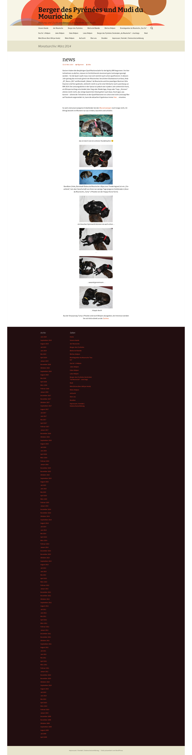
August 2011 (44, 647)
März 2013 (43, 582)
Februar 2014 (44, 544)
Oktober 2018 (45, 368)
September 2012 (46, 603)
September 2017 (46, 406)
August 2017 (44, 409)
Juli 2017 (43, 413)
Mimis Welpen (69, 38)
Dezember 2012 (45, 592)
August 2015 (44, 482)
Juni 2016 (43, 451)
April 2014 (43, 537)
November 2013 (45, 554)
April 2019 (43, 358)
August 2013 (44, 565)
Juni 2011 (43, 654)
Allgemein (80, 65)
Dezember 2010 (45, 675)
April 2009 (43, 737)
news (68, 59)
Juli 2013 (43, 568)
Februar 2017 (44, 427)
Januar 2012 (44, 630)
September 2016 (46, 440)
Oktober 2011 (45, 640)
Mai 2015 (43, 492)
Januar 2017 (44, 430)
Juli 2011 (43, 651)
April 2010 (43, 703)
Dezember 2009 (45, 716)
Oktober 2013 (45, 558)
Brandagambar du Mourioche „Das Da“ (133, 28)
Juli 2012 (43, 609)
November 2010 (45, 678)
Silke (89, 65)
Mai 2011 (43, 658)
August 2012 (44, 606)
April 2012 (43, 620)
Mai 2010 (43, 699)
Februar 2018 (44, 389)
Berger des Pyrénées (75, 28)
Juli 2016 (43, 447)
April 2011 (43, 661)
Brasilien (104, 38)
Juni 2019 (43, 351)
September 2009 (46, 727)
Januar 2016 (44, 464)
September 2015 (46, 478)
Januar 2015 (44, 506)
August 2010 (44, 689)
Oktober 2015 (45, 475)
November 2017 (45, 399)
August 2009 (44, 730)
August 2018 (44, 375)
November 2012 (45, 596)
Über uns (93, 38)
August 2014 (44, 523)
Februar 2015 (44, 502)
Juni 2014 (43, 530)
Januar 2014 (44, 547)
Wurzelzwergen (105, 108)
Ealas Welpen (73, 33)
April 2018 (43, 382)
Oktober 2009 (45, 723)
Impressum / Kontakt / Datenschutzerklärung (128, 38)
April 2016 (43, 454)
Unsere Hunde (43, 28)
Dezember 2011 (45, 634)
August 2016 (44, 444)
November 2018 (45, 364)
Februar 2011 (44, 668)
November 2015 (45, 471)
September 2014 (46, 520)
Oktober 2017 (45, 402)
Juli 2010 (43, 692)
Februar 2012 (44, 627)
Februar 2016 (44, 461)
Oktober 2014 (45, 516)
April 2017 (43, 423)
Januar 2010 (44, 713)
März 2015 (43, 499)
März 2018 (43, 385)
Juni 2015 (43, 489)
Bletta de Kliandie (93, 28)
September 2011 (46, 644)
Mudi (146, 33)
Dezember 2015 (45, 468)
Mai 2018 (43, 378)
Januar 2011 (44, 672)
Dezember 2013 (45, 551)
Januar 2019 (44, 361)
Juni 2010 (43, 696)
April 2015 (43, 496)
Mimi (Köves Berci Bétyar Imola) (49, 38)
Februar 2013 (44, 585)
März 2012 (43, 623)
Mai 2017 (43, 420)
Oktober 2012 (45, 599)
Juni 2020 (43, 337)
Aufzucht (82, 38)
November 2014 (45, 513)
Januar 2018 (44, 392)
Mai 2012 (43, 616)
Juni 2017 (43, 416)
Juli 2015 (43, 485)
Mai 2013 (43, 575)
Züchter (106, 318)
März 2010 (43, 706)
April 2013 (43, 578)
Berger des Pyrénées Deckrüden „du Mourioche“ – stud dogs (118, 33)
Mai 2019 (43, 354)
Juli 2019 (43, 347)
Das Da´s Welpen (44, 33)
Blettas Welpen (110, 28)
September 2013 (46, 561)
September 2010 (46, 685)
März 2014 (43, 540)
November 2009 (45, 720)
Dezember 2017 (45, 395)
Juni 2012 (43, 613)
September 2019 (46, 340)
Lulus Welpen (87, 33)
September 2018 (46, 371)
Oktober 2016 (45, 437)
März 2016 (43, 458)
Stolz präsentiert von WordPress (112, 750)
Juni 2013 (43, 571)
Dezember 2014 (45, 509)
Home (72, 337)
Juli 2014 (43, 527)
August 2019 (44, 344)
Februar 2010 (44, 709)
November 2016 (45, 433)
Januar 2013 (44, 589)
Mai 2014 (43, 533)
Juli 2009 (43, 734)
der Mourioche (58, 28)
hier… (116, 97)
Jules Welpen (59, 33)
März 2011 (43, 665)
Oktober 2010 (45, 682)
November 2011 (45, 637)
